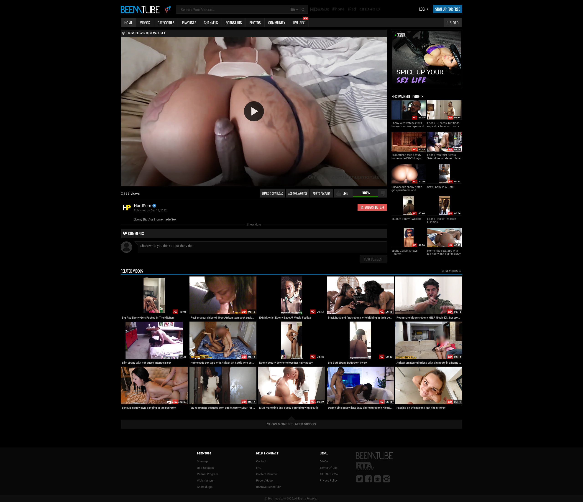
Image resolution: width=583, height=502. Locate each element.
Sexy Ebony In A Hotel (440, 187)
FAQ (258, 467)
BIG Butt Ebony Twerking (406, 219)
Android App (204, 487)
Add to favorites (297, 193)
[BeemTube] (141, 9)
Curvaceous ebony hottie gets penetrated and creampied (406, 188)
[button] (254, 111)
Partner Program (207, 474)
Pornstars (233, 22)
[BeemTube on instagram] (386, 479)
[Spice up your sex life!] (426, 87)
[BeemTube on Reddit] (377, 479)
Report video (264, 480)
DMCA (324, 461)
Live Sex (300, 21)
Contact (261, 461)
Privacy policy (329, 480)
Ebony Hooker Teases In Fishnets (442, 220)
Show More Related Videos (291, 424)
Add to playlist (321, 193)
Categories (166, 22)
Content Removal (267, 474)
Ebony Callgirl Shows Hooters (404, 252)
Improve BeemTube (268, 487)
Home (128, 22)
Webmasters (205, 480)
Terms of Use (329, 467)
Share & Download (272, 193)
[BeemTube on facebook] (368, 479)
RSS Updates (205, 467)
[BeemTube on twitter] (359, 479)
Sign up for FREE (447, 9)
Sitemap (202, 461)
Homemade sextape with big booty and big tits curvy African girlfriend (444, 252)
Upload (452, 22)
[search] (303, 9)
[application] (254, 111)
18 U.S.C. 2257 (329, 474)
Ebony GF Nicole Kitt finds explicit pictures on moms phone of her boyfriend (443, 125)
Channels (211, 22)
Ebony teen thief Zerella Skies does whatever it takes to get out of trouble (444, 156)
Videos (145, 22)
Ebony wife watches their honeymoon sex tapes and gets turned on (407, 125)
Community (276, 22)
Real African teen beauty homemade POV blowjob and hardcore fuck (406, 156)
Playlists (189, 22)
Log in (423, 9)
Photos (255, 22)
